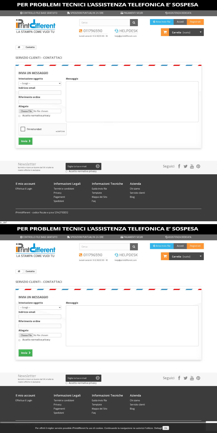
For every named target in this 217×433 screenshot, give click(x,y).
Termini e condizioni (64, 188)
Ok (165, 428)
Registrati (195, 21)
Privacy (57, 192)
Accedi (180, 21)
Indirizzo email (27, 88)
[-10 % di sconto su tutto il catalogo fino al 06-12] (108, 5)
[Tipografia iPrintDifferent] (45, 26)
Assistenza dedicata (179, 13)
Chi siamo (135, 188)
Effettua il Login (24, 188)
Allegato (23, 106)
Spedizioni (59, 201)
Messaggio (72, 78)
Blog (132, 197)
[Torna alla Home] (19, 47)
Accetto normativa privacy (36, 115)
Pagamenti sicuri (133, 13)
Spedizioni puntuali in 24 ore (87, 13)
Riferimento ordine (29, 97)
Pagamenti (59, 197)
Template (97, 192)
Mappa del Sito (99, 197)
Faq (94, 201)
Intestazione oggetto (31, 78)
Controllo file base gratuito (39, 13)
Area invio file (162, 21)
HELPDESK (128, 31)
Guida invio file (99, 188)
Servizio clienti (137, 192)
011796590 (92, 31)
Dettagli (158, 428)
